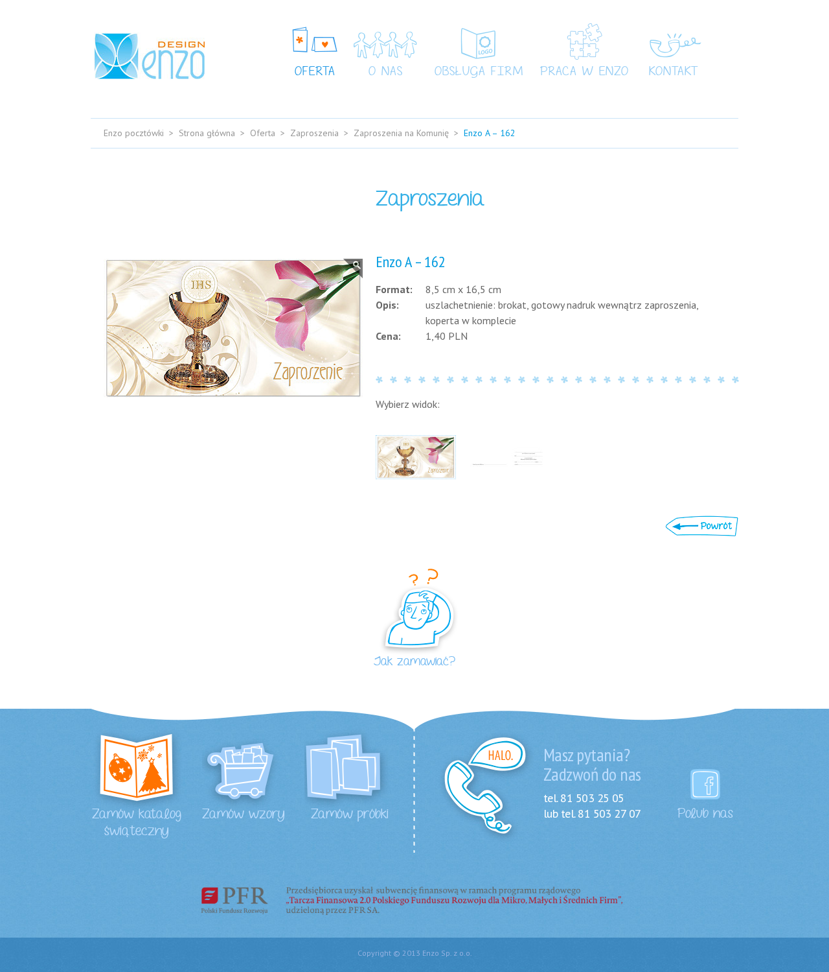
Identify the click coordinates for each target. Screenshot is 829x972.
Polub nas (705, 814)
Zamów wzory (243, 814)
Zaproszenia (314, 133)
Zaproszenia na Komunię (401, 133)
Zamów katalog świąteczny (136, 822)
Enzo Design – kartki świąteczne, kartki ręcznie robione (149, 55)
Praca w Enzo (584, 71)
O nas (386, 71)
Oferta (315, 71)
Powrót (701, 526)
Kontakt (673, 71)
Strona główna (207, 133)
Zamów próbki (350, 814)
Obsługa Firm (479, 71)
